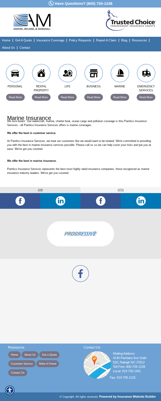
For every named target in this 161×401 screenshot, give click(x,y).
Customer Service (22, 363)
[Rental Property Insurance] (41, 74)
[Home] (48, 22)
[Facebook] (20, 201)
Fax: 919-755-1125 (122, 377)
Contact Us (18, 372)
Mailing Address (124, 353)
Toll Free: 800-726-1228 (129, 366)
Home (14, 354)
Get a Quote (49, 354)
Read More (15, 97)
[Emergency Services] (146, 74)
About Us (30, 354)
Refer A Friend (47, 363)
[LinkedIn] (60, 201)
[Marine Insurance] (120, 74)
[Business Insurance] (94, 74)
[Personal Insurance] (15, 74)
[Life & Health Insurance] (67, 74)
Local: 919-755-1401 (127, 371)
